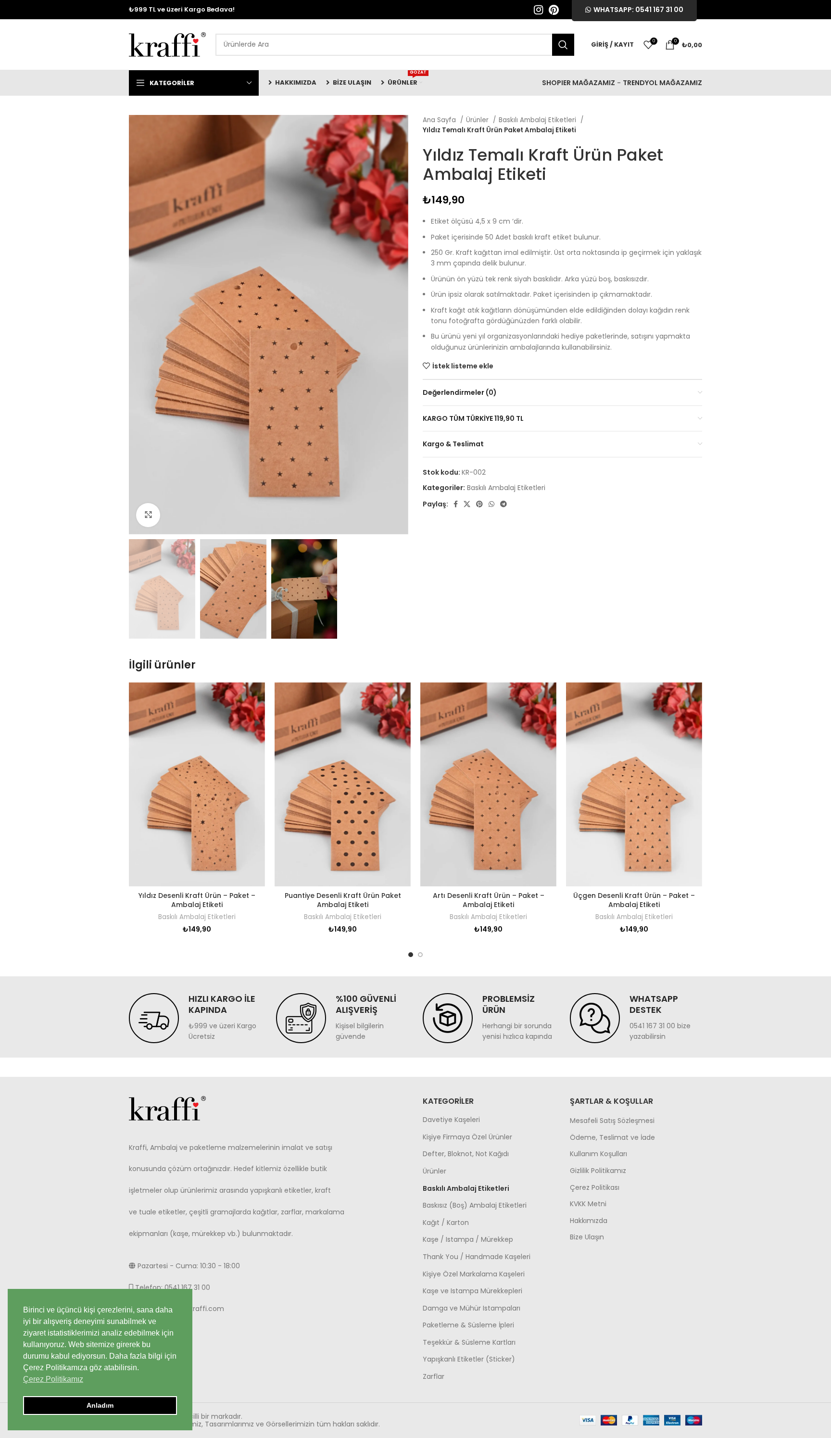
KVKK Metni (588, 1204)
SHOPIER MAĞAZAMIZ (578, 83)
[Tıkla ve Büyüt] (148, 515)
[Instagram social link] (538, 9)
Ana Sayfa (440, 120)
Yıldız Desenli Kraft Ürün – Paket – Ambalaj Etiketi (196, 900)
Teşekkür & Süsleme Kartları (469, 1342)
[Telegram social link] (503, 504)
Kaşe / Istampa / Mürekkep (468, 1239)
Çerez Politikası (594, 1187)
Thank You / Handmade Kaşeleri (476, 1256)
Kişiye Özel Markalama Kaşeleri (474, 1274)
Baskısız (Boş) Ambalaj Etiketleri (475, 1205)
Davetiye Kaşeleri (451, 1119)
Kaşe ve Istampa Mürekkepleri (472, 1291)
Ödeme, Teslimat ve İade (612, 1137)
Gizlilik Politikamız (598, 1170)
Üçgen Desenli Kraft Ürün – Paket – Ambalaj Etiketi (634, 900)
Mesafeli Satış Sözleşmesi (612, 1120)
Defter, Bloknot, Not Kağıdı (466, 1154)
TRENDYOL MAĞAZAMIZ (662, 83)
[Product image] (197, 784)
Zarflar (433, 1376)
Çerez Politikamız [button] (53, 1379)
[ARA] (563, 45)
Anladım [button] (100, 1405)
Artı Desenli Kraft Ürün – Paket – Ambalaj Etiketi (488, 900)
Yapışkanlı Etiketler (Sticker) (469, 1359)
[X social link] (467, 504)
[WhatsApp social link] (491, 504)
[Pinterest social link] (554, 9)
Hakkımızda (588, 1220)
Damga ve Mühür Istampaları (471, 1308)
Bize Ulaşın (587, 1237)
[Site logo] (167, 44)
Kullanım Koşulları (598, 1154)
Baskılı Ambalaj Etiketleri (538, 120)
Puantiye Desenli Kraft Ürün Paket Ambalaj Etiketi (343, 900)
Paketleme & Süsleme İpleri (468, 1325)
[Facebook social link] (456, 504)
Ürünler (478, 120)
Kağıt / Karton (446, 1222)
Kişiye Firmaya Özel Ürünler (467, 1137)
